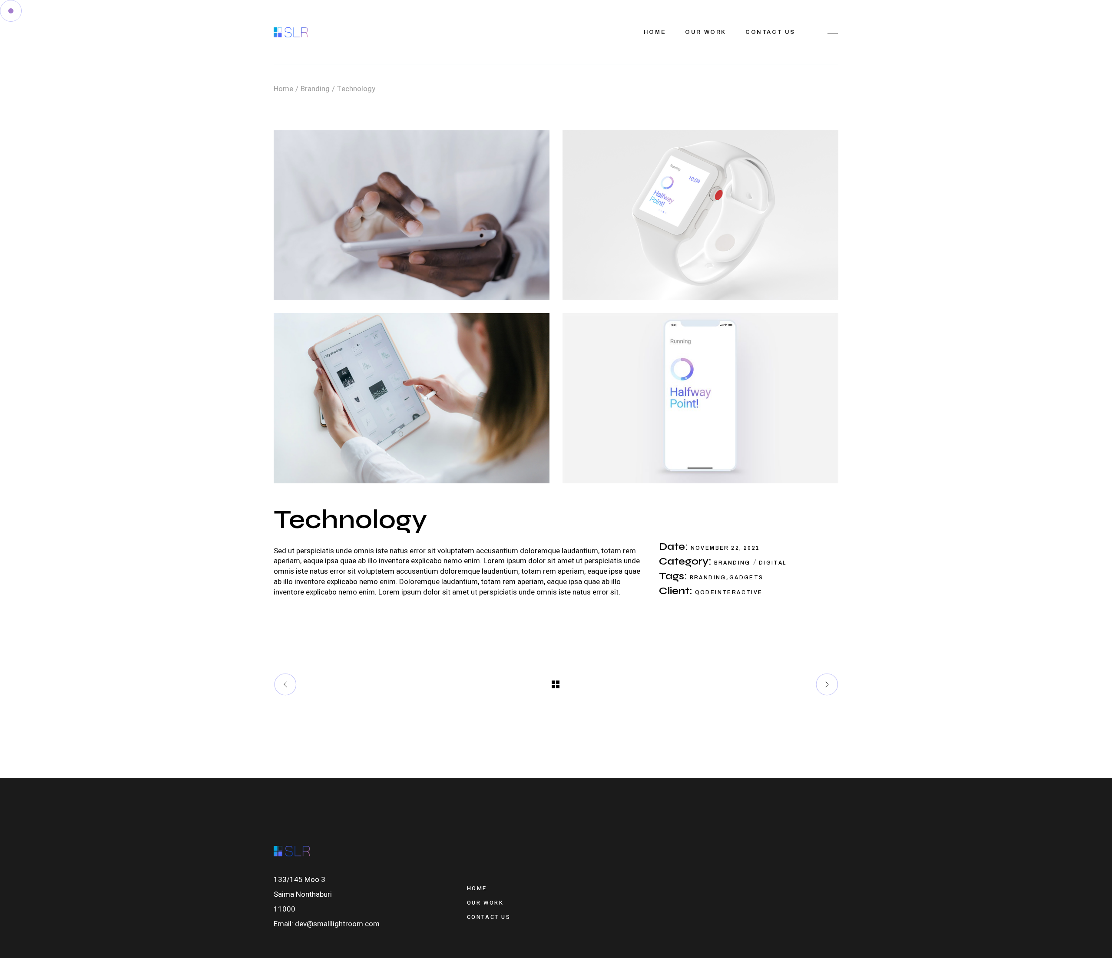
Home (477, 888)
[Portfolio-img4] (700, 398)
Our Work (485, 903)
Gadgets (746, 578)
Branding (732, 563)
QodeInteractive (729, 592)
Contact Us (489, 917)
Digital (773, 563)
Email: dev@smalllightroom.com (327, 923)
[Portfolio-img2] (411, 398)
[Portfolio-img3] (700, 215)
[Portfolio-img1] (411, 215)
